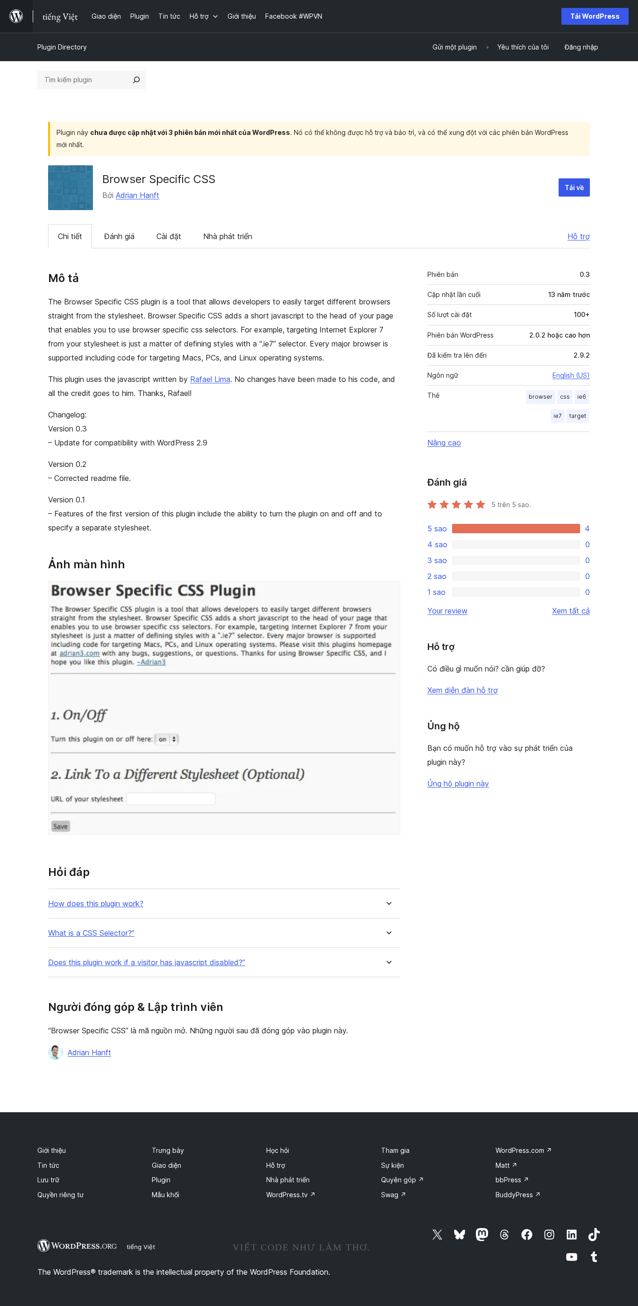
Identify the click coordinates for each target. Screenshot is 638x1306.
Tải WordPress (595, 16)
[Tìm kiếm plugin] (136, 80)
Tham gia (395, 1150)
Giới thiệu (51, 1150)
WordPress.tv (291, 1195)
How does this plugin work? (95, 903)
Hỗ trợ (578, 236)
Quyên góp (402, 1180)
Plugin (161, 1180)
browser (541, 396)
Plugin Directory (62, 47)
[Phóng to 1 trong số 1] (387, 593)
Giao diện (166, 1165)
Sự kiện (392, 1165)
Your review (447, 610)
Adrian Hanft (137, 195)
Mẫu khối (165, 1195)
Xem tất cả (571, 610)
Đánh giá (119, 236)
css (565, 396)
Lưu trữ (48, 1180)
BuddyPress (518, 1195)
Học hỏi (277, 1150)
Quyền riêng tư (60, 1195)
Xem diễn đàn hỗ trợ (462, 690)
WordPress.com (524, 1150)
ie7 (557, 415)
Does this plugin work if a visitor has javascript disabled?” (146, 962)
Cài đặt (168, 236)
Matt (506, 1165)
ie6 (581, 396)
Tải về (574, 187)
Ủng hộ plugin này (458, 783)
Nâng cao (444, 442)
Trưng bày (168, 1150)
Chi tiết (70, 236)
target (577, 415)
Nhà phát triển (227, 236)
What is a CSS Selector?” (91, 933)
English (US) (571, 375)
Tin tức (48, 1165)
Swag (393, 1195)
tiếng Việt (141, 1246)
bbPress (512, 1180)
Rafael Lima (210, 379)
